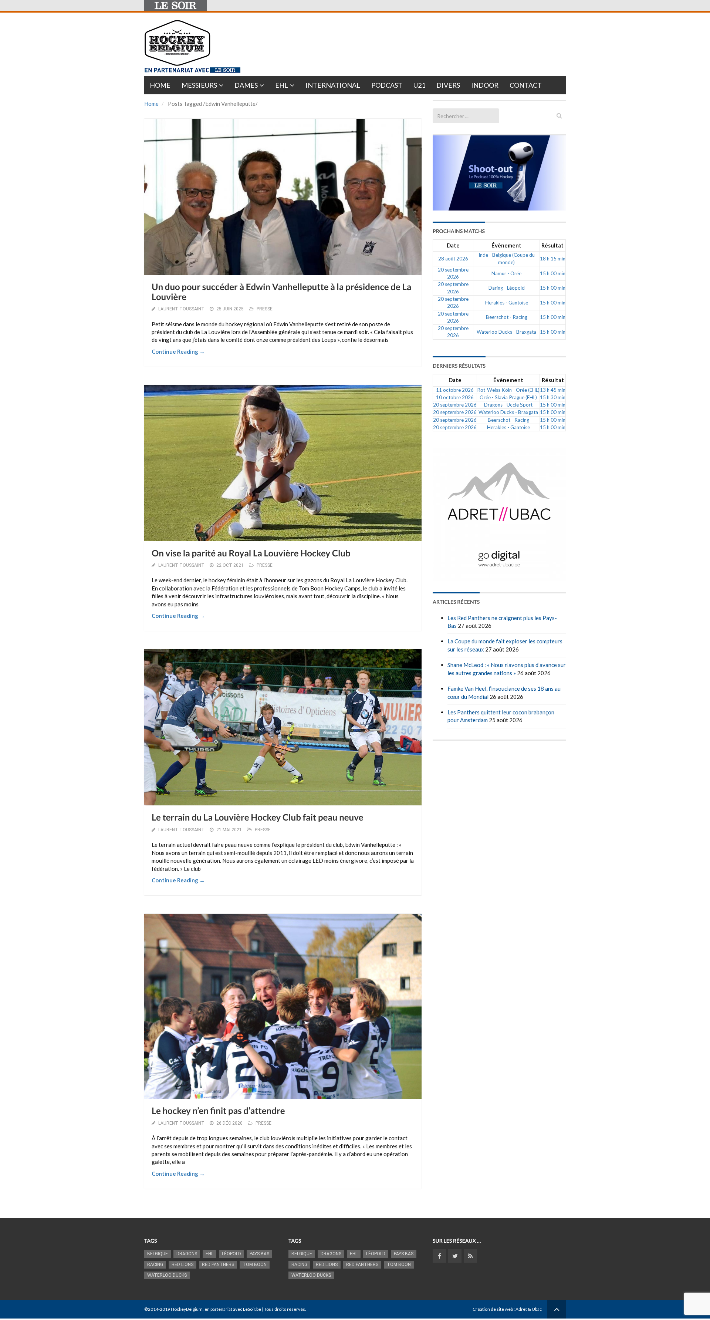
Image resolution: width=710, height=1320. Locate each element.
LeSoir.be (252, 1309)
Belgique (157, 1253)
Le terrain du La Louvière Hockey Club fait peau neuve (258, 817)
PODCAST (386, 85)
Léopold (231, 1253)
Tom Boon (255, 1264)
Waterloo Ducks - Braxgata (506, 332)
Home (160, 85)
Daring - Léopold (506, 288)
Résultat (552, 245)
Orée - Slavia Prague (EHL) (508, 397)
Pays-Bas (259, 1253)
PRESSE (265, 309)
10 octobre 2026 (455, 397)
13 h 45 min (552, 390)
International (332, 85)
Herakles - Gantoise (506, 303)
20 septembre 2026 (455, 405)
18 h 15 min (552, 259)
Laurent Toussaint (181, 309)
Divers (448, 85)
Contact (526, 85)
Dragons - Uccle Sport (508, 405)
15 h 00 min (552, 273)
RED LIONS (182, 1264)
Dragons (186, 1253)
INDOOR (484, 85)
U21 (419, 85)
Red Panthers (218, 1264)
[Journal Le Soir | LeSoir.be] (175, 5)
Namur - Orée (506, 273)
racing (155, 1264)
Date (453, 245)
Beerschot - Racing (506, 317)
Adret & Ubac (528, 1309)
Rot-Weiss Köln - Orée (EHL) (508, 390)
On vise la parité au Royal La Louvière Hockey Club (251, 553)
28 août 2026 (453, 259)
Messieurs (199, 85)
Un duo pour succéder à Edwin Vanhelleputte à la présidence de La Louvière (281, 292)
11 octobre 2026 (455, 390)
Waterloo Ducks (167, 1275)
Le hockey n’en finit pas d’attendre (218, 1110)
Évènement (506, 245)
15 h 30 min (552, 397)
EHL (281, 85)
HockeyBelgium (187, 1309)
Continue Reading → (178, 351)
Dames (246, 85)
